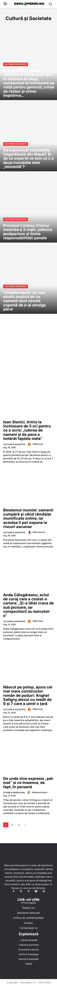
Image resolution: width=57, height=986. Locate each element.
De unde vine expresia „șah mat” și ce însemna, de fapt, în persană (28, 782)
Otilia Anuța (37, 444)
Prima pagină (28, 902)
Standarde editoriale (28, 912)
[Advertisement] (28, 351)
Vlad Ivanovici (38, 532)
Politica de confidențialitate (28, 917)
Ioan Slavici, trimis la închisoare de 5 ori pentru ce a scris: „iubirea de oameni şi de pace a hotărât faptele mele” (27, 430)
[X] (28, 891)
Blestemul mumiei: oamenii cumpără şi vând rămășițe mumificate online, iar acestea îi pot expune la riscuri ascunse (28, 518)
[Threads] (44, 891)
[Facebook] (13, 891)
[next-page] (25, 824)
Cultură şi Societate (15, 64)
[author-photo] (30, 444)
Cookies (28, 922)
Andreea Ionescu (40, 792)
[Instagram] (21, 891)
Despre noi (28, 907)
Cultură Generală (13, 25)
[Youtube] (36, 891)
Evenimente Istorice (39, 25)
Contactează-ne (29, 927)
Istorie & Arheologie (14, 792)
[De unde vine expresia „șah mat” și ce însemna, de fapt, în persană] (28, 755)
